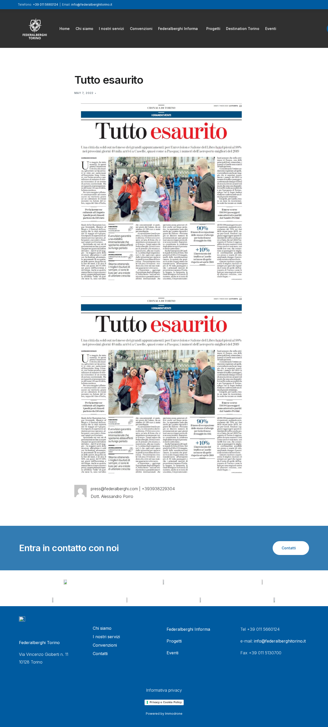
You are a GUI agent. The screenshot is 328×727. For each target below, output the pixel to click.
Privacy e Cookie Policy (166, 702)
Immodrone (173, 713)
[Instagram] (316, 28)
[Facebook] (289, 28)
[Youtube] (307, 28)
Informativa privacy (164, 690)
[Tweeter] (298, 28)
